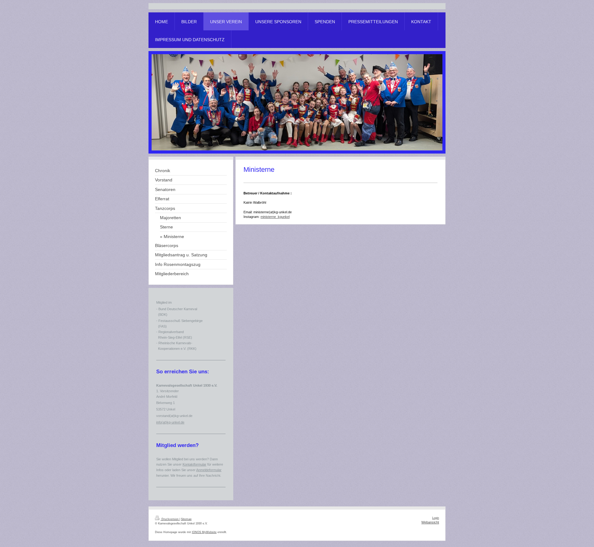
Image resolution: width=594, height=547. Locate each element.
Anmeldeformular (209, 470)
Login (435, 517)
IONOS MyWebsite (204, 532)
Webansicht (430, 522)
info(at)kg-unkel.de (170, 422)
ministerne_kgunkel (275, 217)
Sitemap (186, 519)
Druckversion (170, 519)
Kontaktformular (194, 464)
